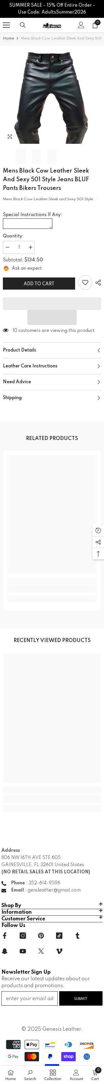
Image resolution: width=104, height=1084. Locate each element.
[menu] (6, 25)
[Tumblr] (77, 936)
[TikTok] (59, 936)
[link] (85, 282)
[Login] (81, 25)
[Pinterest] (41, 936)
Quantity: (13, 236)
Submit (81, 999)
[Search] (22, 25)
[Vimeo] (59, 951)
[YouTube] (23, 951)
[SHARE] (96, 283)
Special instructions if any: (32, 215)
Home (8, 38)
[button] (52, 317)
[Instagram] (23, 936)
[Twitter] (41, 951)
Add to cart (39, 284)
